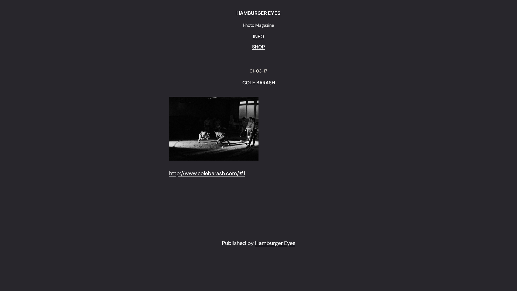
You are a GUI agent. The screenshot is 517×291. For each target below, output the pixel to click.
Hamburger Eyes (275, 243)
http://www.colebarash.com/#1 (207, 173)
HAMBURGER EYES (258, 13)
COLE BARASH (258, 83)
